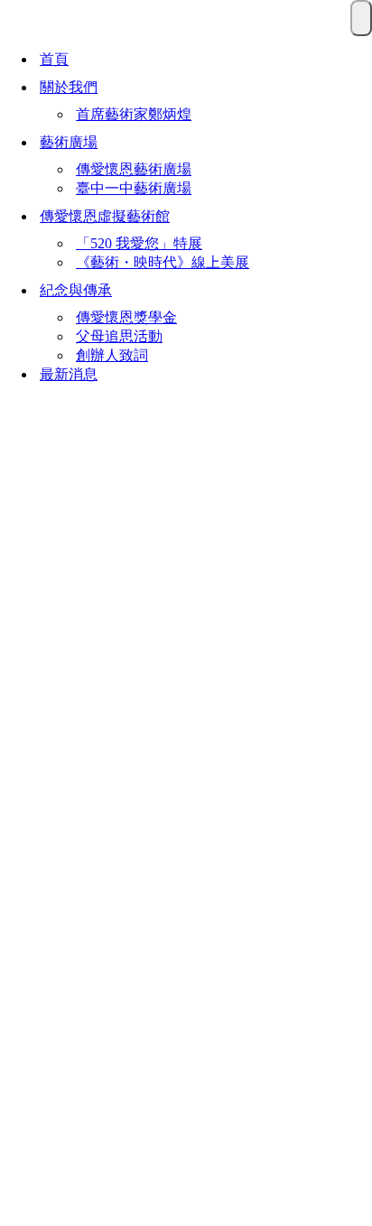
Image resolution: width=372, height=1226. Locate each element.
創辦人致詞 (112, 355)
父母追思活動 (119, 336)
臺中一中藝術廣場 (133, 188)
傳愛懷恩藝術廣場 (133, 169)
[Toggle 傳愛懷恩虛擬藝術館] (359, 217)
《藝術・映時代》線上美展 (162, 262)
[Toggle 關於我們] (359, 88)
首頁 (54, 59)
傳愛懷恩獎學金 (126, 317)
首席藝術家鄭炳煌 (133, 114)
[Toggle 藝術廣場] (359, 143)
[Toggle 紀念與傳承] (359, 291)
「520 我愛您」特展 (139, 243)
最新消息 (69, 374)
